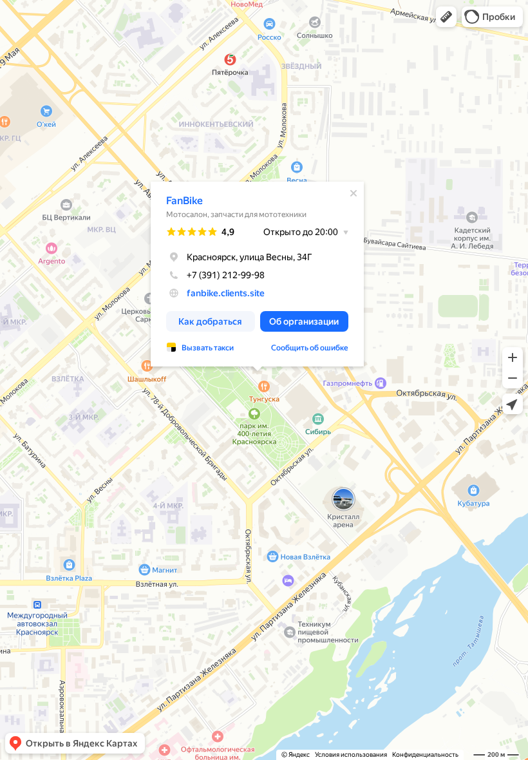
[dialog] (257, 274)
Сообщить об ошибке (309, 347)
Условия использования (351, 754)
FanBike (184, 201)
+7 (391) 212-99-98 (226, 275)
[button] (446, 16)
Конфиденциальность (425, 754)
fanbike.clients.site (226, 293)
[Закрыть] (353, 193)
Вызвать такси (208, 347)
